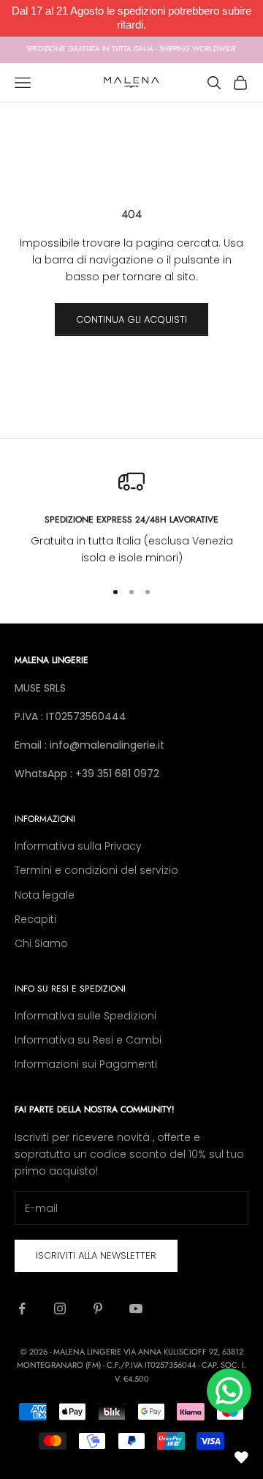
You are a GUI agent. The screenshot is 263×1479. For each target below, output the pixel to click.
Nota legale (45, 895)
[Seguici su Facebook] (22, 1308)
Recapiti (35, 919)
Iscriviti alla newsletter (96, 1255)
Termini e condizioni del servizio (96, 870)
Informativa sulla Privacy (78, 846)
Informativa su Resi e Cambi (88, 1040)
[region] (131, 517)
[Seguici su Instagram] (60, 1308)
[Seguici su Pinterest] (98, 1308)
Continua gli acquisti (131, 319)
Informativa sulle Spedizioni (85, 1015)
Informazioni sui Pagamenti (86, 1064)
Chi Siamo (41, 943)
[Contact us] (229, 1390)
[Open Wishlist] (241, 1457)
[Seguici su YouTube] (136, 1308)
